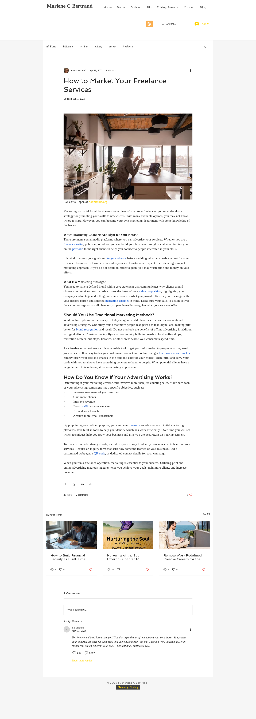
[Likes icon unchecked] (74, 653)
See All (206, 514)
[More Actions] (190, 629)
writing (84, 46)
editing (98, 46)
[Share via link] (90, 484)
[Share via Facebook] (65, 484)
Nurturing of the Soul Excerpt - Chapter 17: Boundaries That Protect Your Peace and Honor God (126, 557)
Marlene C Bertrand (70, 6)
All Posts (51, 46)
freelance (128, 46)
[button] (205, 46)
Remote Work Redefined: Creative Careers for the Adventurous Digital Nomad (183, 557)
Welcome (68, 46)
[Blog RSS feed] (149, 24)
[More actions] (190, 70)
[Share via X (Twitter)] (73, 484)
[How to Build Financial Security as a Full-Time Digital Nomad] (71, 535)
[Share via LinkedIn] (82, 484)
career (112, 46)
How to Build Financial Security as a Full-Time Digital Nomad (68, 557)
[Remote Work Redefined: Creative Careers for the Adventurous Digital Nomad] (184, 535)
